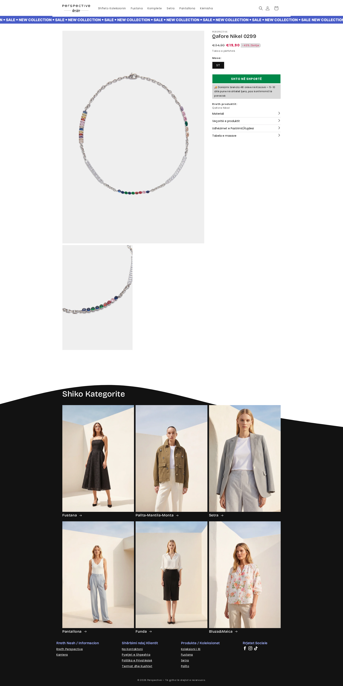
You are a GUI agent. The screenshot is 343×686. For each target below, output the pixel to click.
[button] (260, 8)
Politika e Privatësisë (137, 660)
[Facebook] (245, 648)
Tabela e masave (224, 136)
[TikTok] (256, 648)
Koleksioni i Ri (190, 649)
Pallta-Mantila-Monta (155, 515)
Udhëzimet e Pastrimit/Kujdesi (233, 128)
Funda (142, 631)
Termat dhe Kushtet (137, 666)
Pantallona (72, 631)
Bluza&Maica (221, 631)
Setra (214, 515)
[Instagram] (250, 648)
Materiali (218, 114)
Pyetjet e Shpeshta (136, 655)
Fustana (70, 515)
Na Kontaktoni (132, 649)
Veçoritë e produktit (226, 121)
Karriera (62, 655)
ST (218, 65)
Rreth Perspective (69, 649)
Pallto (185, 666)
